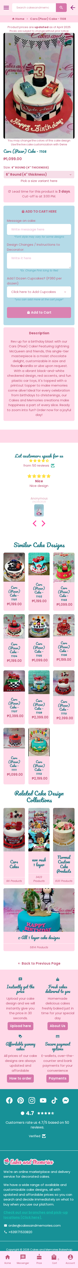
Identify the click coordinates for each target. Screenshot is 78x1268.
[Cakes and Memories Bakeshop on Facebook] (9, 1100)
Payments (58, 1078)
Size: (26, 167)
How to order (20, 1078)
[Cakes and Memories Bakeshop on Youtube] (43, 1100)
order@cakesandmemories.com (32, 1225)
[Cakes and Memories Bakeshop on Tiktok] (54, 1100)
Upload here (20, 1026)
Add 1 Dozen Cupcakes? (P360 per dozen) (34, 281)
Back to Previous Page (39, 963)
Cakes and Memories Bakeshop (51, 1249)
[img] (39, 460)
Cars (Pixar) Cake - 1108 (48, 19)
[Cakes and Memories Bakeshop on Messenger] (65, 1100)
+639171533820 (18, 1232)
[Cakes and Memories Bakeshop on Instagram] (32, 1100)
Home (18, 19)
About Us (57, 1026)
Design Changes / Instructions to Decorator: (33, 247)
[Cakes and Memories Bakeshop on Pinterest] (20, 1100)
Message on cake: (21, 220)
